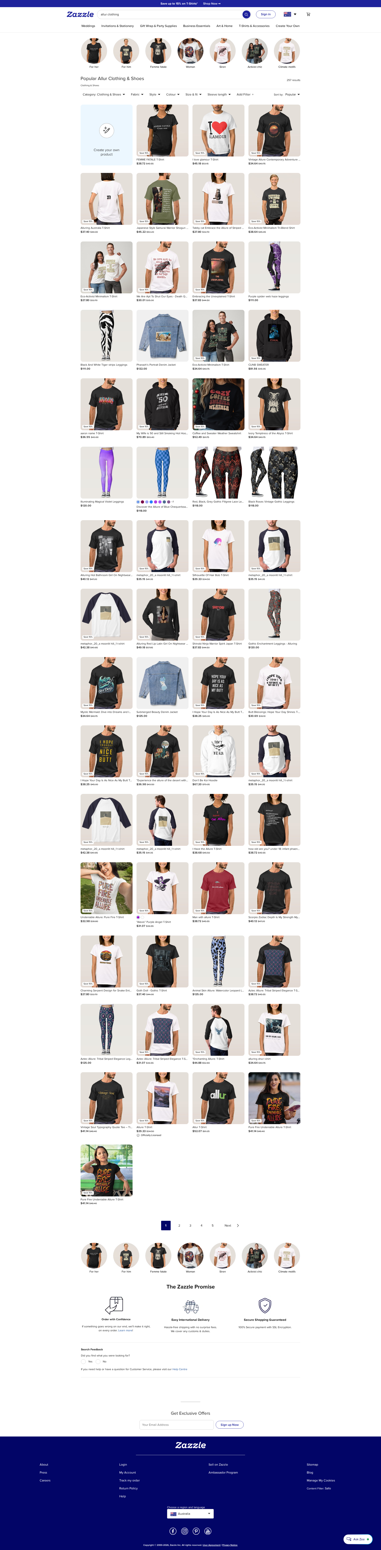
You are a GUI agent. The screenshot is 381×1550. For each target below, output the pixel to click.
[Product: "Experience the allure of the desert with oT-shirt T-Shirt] (163, 751)
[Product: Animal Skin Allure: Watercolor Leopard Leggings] (218, 961)
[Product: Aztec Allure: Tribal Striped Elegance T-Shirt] (274, 961)
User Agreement (211, 1545)
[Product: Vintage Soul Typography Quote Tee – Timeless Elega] (107, 1098)
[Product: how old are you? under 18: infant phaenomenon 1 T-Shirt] (274, 820)
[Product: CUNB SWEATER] (274, 336)
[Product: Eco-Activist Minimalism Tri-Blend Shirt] (274, 199)
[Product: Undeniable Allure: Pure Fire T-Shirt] (107, 888)
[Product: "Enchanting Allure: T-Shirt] (218, 1030)
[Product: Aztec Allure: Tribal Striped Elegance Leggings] (107, 1030)
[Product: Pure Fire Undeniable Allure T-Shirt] (274, 1098)
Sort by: (278, 94)
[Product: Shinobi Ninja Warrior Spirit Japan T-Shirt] (218, 615)
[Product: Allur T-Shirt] (218, 1098)
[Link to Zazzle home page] (81, 14)
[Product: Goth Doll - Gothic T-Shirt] (163, 961)
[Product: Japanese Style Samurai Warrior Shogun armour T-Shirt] (163, 199)
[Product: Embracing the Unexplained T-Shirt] (218, 267)
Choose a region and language (186, 1507)
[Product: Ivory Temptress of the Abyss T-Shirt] (274, 404)
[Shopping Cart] (308, 14)
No (104, 1361)
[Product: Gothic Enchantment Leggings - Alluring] (274, 615)
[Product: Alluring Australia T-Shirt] (107, 199)
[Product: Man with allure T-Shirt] (218, 888)
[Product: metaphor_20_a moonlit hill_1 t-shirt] (163, 546)
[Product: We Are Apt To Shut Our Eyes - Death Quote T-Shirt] (163, 267)
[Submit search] (246, 14)
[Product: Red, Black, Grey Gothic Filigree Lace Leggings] (218, 473)
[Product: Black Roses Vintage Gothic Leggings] (274, 473)
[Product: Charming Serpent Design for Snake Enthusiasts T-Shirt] (107, 961)
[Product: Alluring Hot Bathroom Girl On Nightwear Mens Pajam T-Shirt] (107, 546)
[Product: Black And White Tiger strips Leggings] (107, 336)
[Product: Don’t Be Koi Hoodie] (218, 751)
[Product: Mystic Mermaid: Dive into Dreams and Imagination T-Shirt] (107, 683)
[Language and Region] (290, 14)
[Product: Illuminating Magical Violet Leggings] (107, 473)
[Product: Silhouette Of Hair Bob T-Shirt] (218, 546)
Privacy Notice (230, 1545)
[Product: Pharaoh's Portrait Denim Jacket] (163, 336)
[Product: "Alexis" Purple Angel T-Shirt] (163, 888)
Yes (90, 1361)
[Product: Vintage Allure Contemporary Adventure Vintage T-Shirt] (274, 130)
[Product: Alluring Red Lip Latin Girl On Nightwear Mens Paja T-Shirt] (163, 615)
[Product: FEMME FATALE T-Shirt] (163, 130)
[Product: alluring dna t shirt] (274, 1030)
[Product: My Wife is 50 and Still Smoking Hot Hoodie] (163, 404)
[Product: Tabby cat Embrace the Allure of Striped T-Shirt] (218, 199)
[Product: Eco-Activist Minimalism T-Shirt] (107, 267)
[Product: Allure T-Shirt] (163, 1098)
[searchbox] (174, 14)
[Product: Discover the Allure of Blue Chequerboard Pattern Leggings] (163, 473)
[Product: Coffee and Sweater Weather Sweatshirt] (218, 404)
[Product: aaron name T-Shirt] (107, 404)
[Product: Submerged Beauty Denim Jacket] (163, 683)
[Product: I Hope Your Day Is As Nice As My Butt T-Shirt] (218, 683)
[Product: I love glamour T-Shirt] (218, 130)
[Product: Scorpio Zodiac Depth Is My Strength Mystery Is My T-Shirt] (274, 888)
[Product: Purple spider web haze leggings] (274, 267)
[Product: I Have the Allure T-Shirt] (218, 820)
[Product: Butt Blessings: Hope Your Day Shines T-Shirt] (274, 683)
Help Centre (179, 1369)
